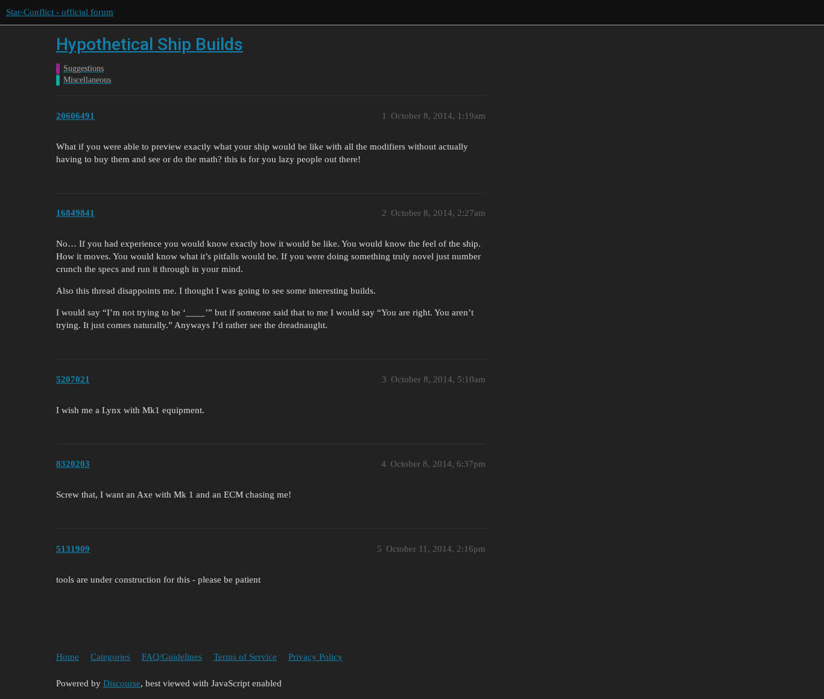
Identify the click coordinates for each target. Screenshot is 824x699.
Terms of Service (245, 657)
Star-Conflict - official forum (59, 12)
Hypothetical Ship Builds (149, 44)
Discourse (122, 683)
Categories (110, 657)
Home (67, 657)
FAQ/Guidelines (172, 657)
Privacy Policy (315, 657)
